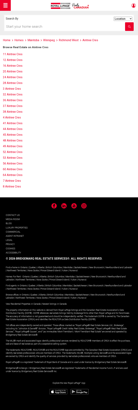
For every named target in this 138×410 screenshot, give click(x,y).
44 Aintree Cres (12, 129)
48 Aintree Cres (12, 140)
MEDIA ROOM (13, 219)
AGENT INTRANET (15, 236)
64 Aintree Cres (12, 175)
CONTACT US (13, 215)
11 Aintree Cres (12, 54)
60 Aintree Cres (12, 169)
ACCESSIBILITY (13, 252)
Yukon (65, 270)
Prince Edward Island (50, 270)
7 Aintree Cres (12, 180)
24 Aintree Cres (12, 77)
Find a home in (13, 267)
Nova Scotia (33, 270)
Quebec (32, 267)
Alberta (41, 267)
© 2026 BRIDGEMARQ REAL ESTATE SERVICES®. (38, 258)
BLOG (9, 223)
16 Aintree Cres (12, 65)
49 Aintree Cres (12, 146)
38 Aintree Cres (12, 111)
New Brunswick (96, 267)
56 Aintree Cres (12, 163)
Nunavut (73, 270)
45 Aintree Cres (12, 134)
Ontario (23, 267)
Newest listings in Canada (54, 304)
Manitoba (67, 267)
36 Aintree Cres (12, 100)
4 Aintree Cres (12, 117)
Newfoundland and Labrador (118, 267)
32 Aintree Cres (12, 94)
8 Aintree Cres (12, 186)
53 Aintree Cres (12, 157)
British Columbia (54, 267)
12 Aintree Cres (12, 60)
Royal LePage (70, 6)
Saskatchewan (81, 267)
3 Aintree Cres (12, 88)
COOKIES (10, 248)
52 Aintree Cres (12, 152)
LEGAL (9, 240)
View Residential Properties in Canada (23, 304)
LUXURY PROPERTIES (16, 227)
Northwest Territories (16, 270)
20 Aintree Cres (12, 71)
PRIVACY (10, 244)
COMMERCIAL (13, 231)
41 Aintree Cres (12, 123)
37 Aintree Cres (12, 106)
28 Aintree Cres (12, 83)
